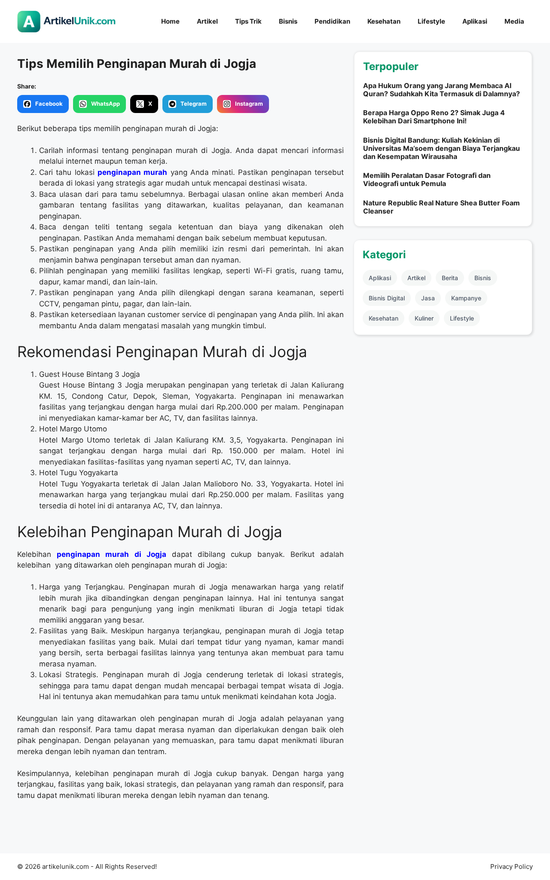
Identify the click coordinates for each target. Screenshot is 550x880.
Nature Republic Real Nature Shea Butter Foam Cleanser (441, 207)
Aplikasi (474, 21)
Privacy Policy (511, 866)
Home (170, 21)
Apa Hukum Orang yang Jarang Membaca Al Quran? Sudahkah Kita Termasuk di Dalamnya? (441, 89)
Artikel (207, 21)
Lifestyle (431, 21)
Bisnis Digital (387, 298)
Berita (450, 277)
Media (514, 21)
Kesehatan (383, 21)
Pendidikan (332, 21)
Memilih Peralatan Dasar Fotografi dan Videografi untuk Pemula (427, 179)
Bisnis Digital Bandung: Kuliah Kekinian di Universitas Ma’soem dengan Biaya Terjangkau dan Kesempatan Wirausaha (441, 148)
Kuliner (424, 318)
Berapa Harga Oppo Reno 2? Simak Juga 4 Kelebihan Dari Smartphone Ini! (434, 116)
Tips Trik (248, 21)
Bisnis (288, 21)
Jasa (428, 298)
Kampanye (466, 298)
